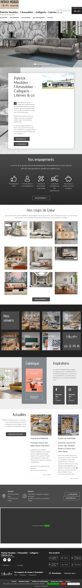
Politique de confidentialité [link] (41, 586)
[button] (6, 44)
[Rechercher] (69, 10)
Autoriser (47, 525)
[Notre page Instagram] (9, 559)
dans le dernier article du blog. (39, 470)
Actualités (20, 565)
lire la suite (46, 474)
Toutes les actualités (15, 434)
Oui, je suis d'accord (53, 583)
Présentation (5, 565)
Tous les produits (40, 299)
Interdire (63, 583)
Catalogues (23, 575)
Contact (50, 17)
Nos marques (26, 17)
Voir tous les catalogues (34, 397)
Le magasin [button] (3, 17)
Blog (15, 575)
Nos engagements (39, 17)
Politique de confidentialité (40, 581)
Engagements (32, 575)
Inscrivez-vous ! (70, 573)
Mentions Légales (24, 581)
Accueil (14, 581)
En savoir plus (21, 139)
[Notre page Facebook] (4, 559)
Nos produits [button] (14, 17)
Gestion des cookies (57, 581)
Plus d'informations (73, 583)
